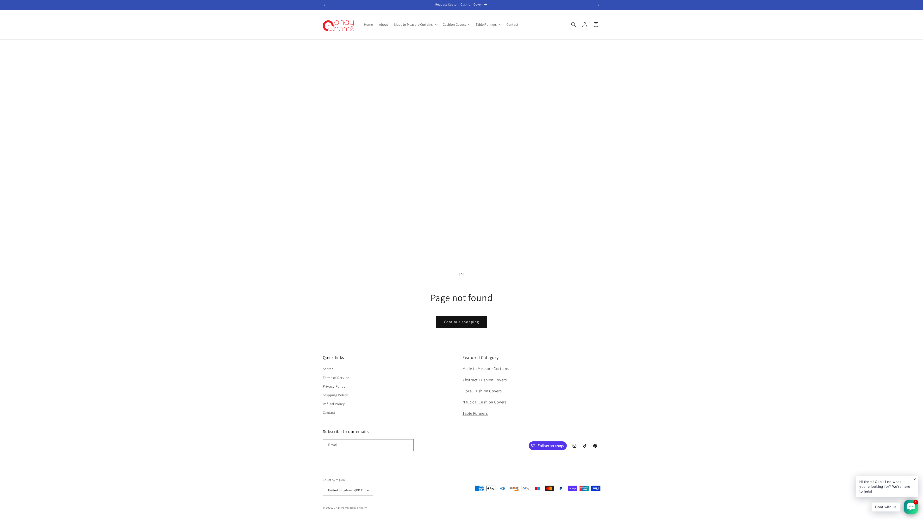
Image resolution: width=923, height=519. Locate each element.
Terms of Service (336, 377)
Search (328, 368)
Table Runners (475, 413)
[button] (415, 24)
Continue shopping (461, 321)
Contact (329, 412)
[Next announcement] (598, 5)
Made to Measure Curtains (485, 368)
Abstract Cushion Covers (484, 380)
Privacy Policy (334, 386)
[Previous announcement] (324, 5)
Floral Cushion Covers (482, 391)
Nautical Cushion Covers (484, 402)
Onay (337, 507)
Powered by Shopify (354, 507)
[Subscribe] (407, 445)
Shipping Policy (335, 395)
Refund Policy (334, 404)
